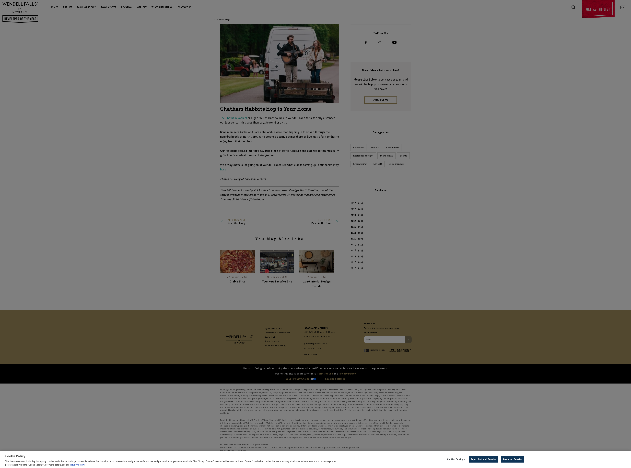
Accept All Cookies (512, 459)
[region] (315, 459)
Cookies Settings (456, 459)
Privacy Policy (77, 464)
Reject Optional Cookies (483, 459)
